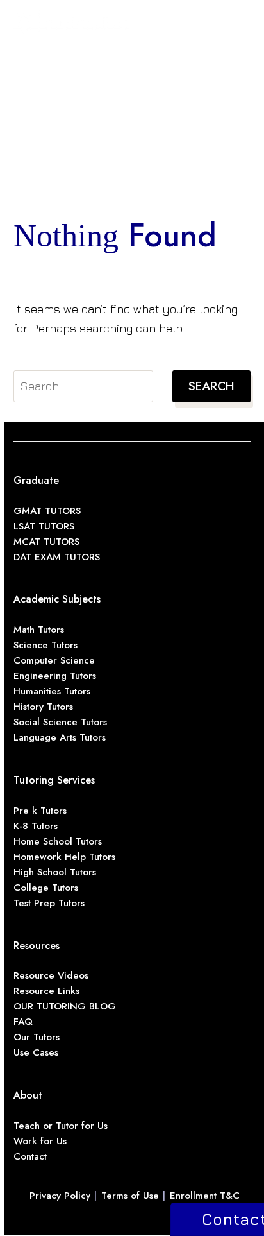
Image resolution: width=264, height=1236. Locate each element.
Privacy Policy (59, 1196)
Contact (30, 1156)
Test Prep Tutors (49, 903)
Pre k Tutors (40, 810)
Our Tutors (36, 1037)
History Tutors (43, 707)
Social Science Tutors (60, 722)
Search (211, 386)
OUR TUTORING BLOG (64, 1006)
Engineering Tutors (54, 676)
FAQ (23, 1022)
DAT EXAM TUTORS (56, 557)
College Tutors (45, 887)
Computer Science (54, 660)
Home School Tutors (57, 841)
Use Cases (35, 1052)
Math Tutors (38, 629)
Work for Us (40, 1141)
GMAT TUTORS (47, 511)
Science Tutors (45, 645)
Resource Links (46, 991)
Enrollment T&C (205, 1196)
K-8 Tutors (35, 826)
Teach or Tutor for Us (60, 1126)
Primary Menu (239, 23)
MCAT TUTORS (46, 542)
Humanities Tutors (51, 691)
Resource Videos (50, 975)
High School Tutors (54, 872)
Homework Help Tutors (64, 857)
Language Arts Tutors (59, 737)
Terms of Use (130, 1196)
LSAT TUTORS (43, 526)
